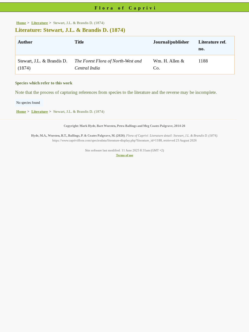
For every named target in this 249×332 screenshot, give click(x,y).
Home (21, 23)
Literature (39, 23)
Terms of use (124, 155)
